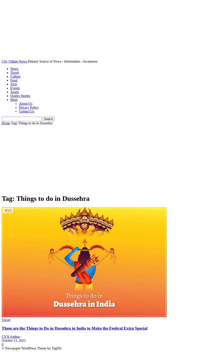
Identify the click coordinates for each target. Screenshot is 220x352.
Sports (14, 92)
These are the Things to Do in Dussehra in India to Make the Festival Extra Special (74, 328)
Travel (14, 72)
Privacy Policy (29, 107)
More (14, 99)
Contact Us (26, 111)
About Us (25, 103)
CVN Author (11, 336)
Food (13, 80)
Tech (13, 84)
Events (15, 88)
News (14, 69)
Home (6, 123)
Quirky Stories (20, 96)
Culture (15, 76)
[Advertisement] (110, 160)
